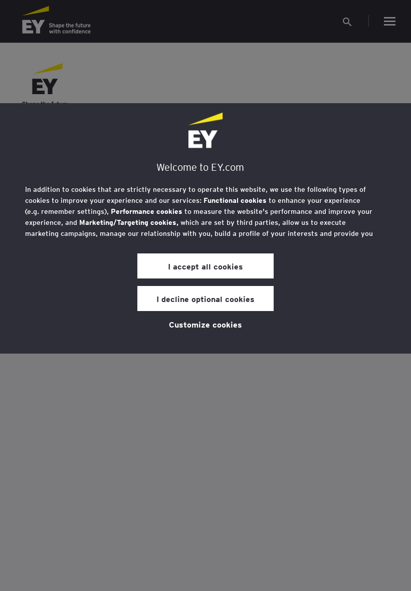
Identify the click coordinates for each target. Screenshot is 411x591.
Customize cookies (205, 324)
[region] (205, 228)
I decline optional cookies (205, 298)
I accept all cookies (205, 265)
